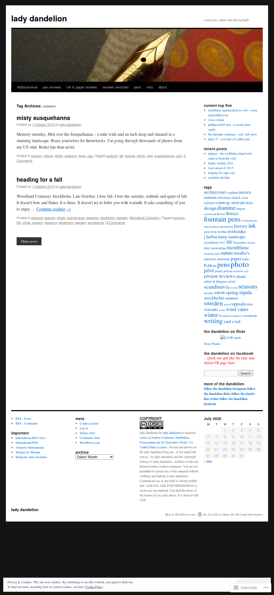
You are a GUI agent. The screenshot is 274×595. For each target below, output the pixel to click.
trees (82, 155)
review (211, 275)
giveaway (226, 226)
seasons (70, 155)
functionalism (211, 226)
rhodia (241, 276)
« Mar (208, 461)
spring (232, 292)
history (241, 226)
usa (90, 155)
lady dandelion (39, 18)
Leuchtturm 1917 (215, 242)
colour (244, 198)
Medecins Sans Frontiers (31, 457)
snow (219, 292)
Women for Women (28, 452)
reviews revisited (115, 87)
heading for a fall (39, 179)
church (236, 198)
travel (227, 304)
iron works (219, 231)
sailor (231, 281)
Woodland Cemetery (144, 217)
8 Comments (115, 222)
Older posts (29, 241)
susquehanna (164, 155)
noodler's (241, 253)
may (207, 248)
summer (231, 298)
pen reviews (52, 87)
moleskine (218, 248)
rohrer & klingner (215, 281)
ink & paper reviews (82, 87)
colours (209, 202)
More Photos (212, 343)
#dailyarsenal (27, 87)
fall (121, 155)
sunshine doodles (219, 177)
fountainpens (249, 220)
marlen (251, 242)
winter (211, 314)
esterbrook (210, 214)
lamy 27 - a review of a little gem (229, 139)
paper (236, 258)
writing (213, 320)
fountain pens (222, 218)
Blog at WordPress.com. (180, 514)
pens (137, 87)
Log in (84, 428)
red (246, 271)
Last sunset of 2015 (220, 168)
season (37, 222)
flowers (232, 213)
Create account (89, 423)
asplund (37, 217)
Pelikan (210, 265)
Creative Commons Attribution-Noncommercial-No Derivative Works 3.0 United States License (166, 442)
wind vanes (237, 309)
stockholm (107, 217)
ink (252, 225)
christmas (224, 197)
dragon (240, 209)
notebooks (223, 259)
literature (239, 242)
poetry (219, 271)
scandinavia (76, 217)
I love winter (216, 120)
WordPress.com (90, 442)
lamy (222, 236)
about (162, 87)
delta (249, 202)
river (150, 155)
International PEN (27, 442)
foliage (130, 155)
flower (221, 214)
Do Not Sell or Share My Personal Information (233, 514)
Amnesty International (30, 447)
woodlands (96, 222)
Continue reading (53, 209)
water (222, 310)
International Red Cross (30, 437)
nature (48, 155)
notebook (210, 259)
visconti (211, 309)
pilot (209, 270)
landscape (236, 237)
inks (150, 87)
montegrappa (212, 253)
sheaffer (209, 293)
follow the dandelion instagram (225, 388)
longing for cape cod (221, 172)
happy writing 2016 (220, 163)
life (229, 242)
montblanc (238, 247)
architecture (215, 192)
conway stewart (230, 202)
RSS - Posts (23, 418)
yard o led (231, 321)
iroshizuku (236, 231)
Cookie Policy (94, 587)
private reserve (233, 271)
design (210, 208)
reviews (227, 276)
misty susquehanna (43, 118)
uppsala (238, 303)
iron (207, 231)
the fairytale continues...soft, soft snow (232, 134)
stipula (245, 292)
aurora (245, 192)
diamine (226, 207)
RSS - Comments (27, 423)
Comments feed (90, 437)
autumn (36, 155)
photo (59, 155)
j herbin (210, 237)
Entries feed (87, 433)
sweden (122, 217)
